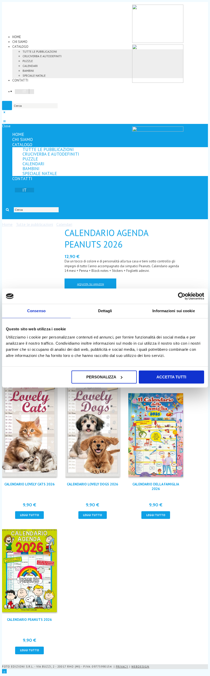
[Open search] (7, 105)
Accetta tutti (171, 377)
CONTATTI (20, 80)
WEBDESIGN (140, 666)
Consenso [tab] (36, 311)
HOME (16, 37)
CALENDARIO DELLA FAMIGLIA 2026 (155, 486)
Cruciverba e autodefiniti (42, 56)
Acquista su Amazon (90, 284)
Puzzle (28, 61)
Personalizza (101, 377)
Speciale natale (34, 75)
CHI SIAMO (19, 42)
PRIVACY (122, 666)
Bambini (28, 71)
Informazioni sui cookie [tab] (173, 311)
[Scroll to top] (4, 671)
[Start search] (7, 209)
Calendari (30, 66)
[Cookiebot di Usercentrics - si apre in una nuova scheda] (181, 296)
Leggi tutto (29, 515)
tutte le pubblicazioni (40, 51)
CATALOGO (20, 46)
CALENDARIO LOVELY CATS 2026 (29, 484)
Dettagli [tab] (105, 311)
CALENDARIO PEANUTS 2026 (29, 619)
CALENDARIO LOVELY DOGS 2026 (92, 484)
